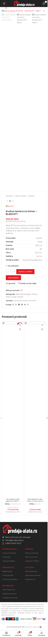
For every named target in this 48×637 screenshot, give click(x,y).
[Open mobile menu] (4, 3)
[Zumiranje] (6, 8)
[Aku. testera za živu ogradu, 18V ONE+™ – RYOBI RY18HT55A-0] (12, 409)
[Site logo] (24, 3)
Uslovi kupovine (8, 590)
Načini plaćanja (31, 571)
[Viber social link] (27, 304)
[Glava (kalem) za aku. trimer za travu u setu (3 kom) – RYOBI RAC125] (35, 409)
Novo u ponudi (31, 557)
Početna (9, 196)
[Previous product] (7, 201)
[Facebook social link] (13, 304)
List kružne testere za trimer (24, 301)
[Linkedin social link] (25, 304)
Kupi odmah (13, 278)
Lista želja (6, 557)
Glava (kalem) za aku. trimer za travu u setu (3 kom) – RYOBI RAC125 (35, 501)
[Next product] (12, 201)
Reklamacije (7, 571)
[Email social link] (19, 304)
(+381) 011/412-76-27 (13, 543)
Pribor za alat (20, 196)
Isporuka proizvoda (33, 575)
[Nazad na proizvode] (10, 201)
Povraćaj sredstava (9, 579)
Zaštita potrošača (9, 594)
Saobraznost (30, 579)
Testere (31, 196)
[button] (4, 11)
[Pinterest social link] (22, 304)
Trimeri (34, 294)
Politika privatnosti (9, 598)
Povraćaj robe (7, 575)
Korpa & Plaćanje (9, 553)
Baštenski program (23, 294)
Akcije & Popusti (31, 553)
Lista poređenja (8, 561)
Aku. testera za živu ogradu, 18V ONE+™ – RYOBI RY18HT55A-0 (13, 501)
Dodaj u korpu (25, 272)
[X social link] (15, 304)
